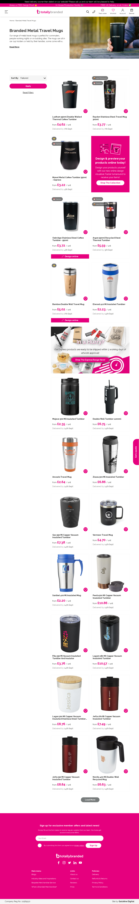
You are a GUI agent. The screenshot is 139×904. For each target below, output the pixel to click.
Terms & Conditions (100, 887)
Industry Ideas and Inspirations (43, 879)
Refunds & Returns (99, 879)
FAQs (72, 887)
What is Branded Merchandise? (44, 887)
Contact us (74, 879)
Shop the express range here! (90, 360)
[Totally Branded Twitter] (69, 862)
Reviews (73, 883)
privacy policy (79, 845)
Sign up (93, 845)
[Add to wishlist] (85, 111)
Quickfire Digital (126, 901)
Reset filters (28, 92)
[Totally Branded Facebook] (58, 862)
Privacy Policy (97, 883)
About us (73, 874)
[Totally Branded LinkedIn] (74, 862)
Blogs (33, 874)
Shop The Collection (110, 183)
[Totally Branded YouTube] (80, 862)
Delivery (95, 874)
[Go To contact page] (93, 11)
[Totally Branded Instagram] (64, 862)
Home (12, 21)
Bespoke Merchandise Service (43, 883)
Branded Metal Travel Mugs (26, 21)
